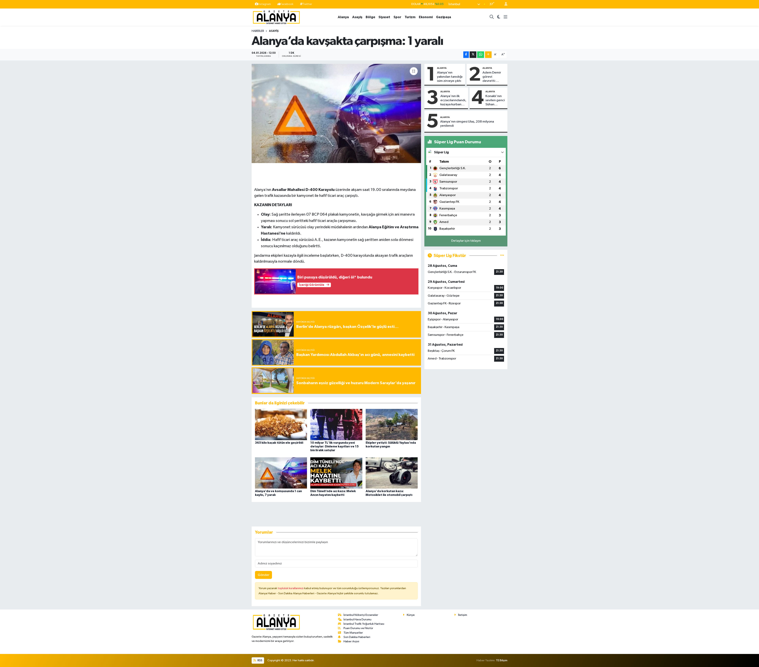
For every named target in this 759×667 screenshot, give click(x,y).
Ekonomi (426, 17)
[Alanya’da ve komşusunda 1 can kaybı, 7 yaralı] (281, 473)
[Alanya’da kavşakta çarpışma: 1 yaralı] (336, 113)
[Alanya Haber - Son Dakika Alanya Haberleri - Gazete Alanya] (276, 17)
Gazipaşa (443, 17)
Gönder (263, 575)
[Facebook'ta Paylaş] (466, 54)
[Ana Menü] (505, 17)
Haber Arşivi (351, 641)
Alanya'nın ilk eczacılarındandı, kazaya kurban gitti (453, 100)
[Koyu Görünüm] (499, 17)
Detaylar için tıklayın (466, 240)
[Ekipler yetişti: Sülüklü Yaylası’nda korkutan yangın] (392, 424)
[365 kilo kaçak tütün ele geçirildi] (281, 424)
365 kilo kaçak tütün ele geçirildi (279, 442)
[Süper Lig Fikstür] (502, 255)
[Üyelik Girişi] (504, 4)
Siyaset (384, 17)
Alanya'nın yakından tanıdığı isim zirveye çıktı (450, 77)
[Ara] (492, 17)
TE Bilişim (501, 660)
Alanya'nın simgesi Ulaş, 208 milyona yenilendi (467, 123)
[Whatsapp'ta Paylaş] (480, 54)
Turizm (410, 17)
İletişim (462, 614)
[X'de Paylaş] (473, 54)
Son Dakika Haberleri (357, 637)
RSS (259, 660)
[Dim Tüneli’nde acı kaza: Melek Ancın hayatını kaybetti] (336, 473)
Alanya (343, 17)
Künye (411, 614)
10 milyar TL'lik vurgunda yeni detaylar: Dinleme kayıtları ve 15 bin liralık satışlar (334, 446)
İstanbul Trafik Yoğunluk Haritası (364, 623)
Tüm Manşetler (353, 632)
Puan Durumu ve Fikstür (358, 628)
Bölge (370, 17)
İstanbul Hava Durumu (357, 619)
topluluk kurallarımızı (291, 588)
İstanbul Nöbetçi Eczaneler (361, 614)
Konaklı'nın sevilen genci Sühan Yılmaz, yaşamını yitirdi (495, 100)
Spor (397, 17)
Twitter (307, 4)
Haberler (258, 31)
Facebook (286, 4)
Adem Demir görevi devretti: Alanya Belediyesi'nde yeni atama (493, 77)
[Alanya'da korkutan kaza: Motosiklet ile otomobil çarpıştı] (392, 473)
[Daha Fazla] (488, 54)
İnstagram (264, 4)
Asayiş (357, 17)
